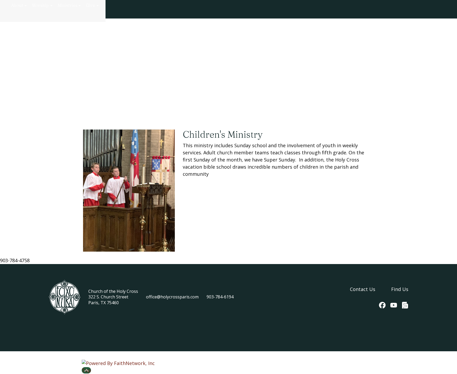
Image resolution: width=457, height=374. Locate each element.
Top (86, 370)
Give (90, 5)
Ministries (67, 5)
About (17, 5)
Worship (40, 5)
